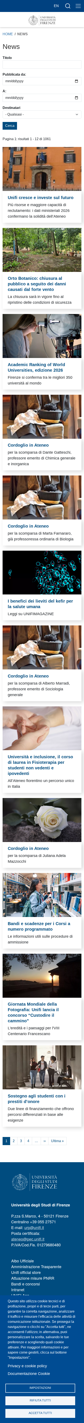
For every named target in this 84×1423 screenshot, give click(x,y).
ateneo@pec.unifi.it (27, 1239)
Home (8, 34)
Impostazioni (40, 1387)
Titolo (7, 58)
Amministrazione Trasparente (36, 1266)
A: (4, 91)
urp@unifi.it (34, 1227)
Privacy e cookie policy (27, 1366)
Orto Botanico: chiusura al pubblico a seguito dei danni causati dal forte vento (37, 284)
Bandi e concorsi (25, 1284)
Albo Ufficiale (22, 1260)
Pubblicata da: (14, 74)
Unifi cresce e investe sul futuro (40, 197)
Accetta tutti (40, 1413)
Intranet (17, 1289)
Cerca (9, 126)
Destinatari (11, 108)
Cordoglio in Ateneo (28, 445)
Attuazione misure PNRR (32, 1278)
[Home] (42, 20)
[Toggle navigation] (78, 6)
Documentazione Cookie (29, 1374)
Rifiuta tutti (40, 1400)
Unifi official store (26, 1272)
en (56, 6)
